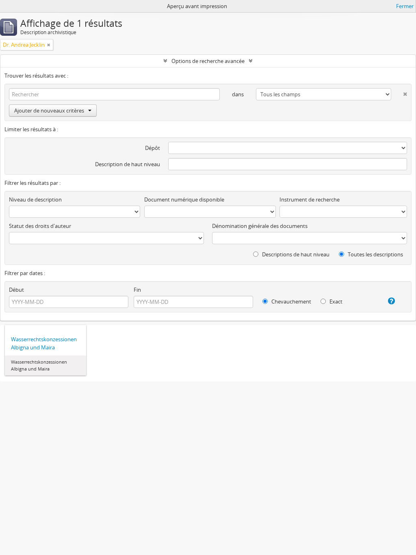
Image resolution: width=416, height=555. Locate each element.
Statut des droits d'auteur (40, 226)
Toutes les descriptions (375, 254)
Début (16, 289)
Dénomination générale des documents (260, 226)
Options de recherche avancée (208, 61)
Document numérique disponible (184, 199)
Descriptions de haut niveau (295, 254)
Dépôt (152, 148)
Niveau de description (35, 199)
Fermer (405, 6)
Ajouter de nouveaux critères (49, 110)
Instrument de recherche (310, 199)
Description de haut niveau (127, 164)
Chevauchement (290, 301)
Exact (335, 301)
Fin (137, 289)
